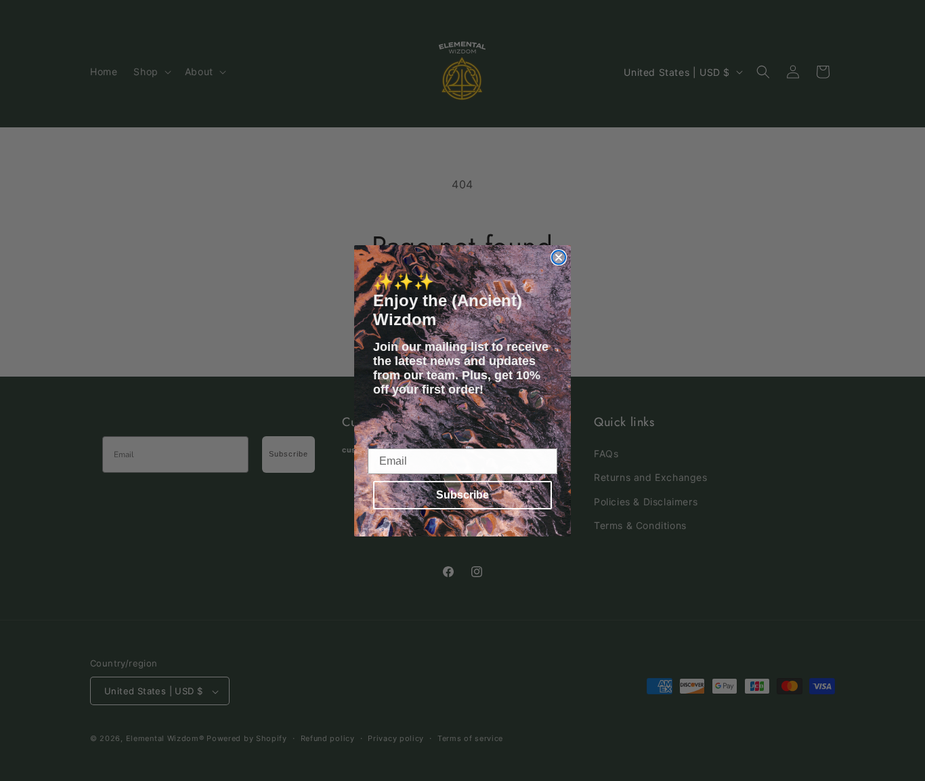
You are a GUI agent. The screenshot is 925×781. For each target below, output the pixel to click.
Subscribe (462, 495)
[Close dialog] (558, 257)
